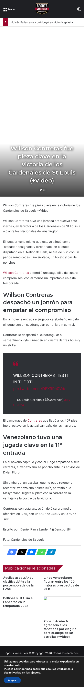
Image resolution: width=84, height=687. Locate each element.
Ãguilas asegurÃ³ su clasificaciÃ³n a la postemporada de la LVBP (18, 583)
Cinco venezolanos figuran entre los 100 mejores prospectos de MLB (61, 583)
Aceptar (12, 680)
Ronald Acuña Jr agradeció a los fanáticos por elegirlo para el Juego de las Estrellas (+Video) (60, 629)
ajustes (35, 673)
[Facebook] (11, 552)
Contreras (35, 420)
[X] (21, 552)
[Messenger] (30, 552)
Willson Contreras (16, 273)
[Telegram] (50, 552)
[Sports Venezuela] (42, 9)
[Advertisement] (42, 71)
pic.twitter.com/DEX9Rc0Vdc (39, 388)
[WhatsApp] (40, 552)
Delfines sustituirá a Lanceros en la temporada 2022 (18, 602)
